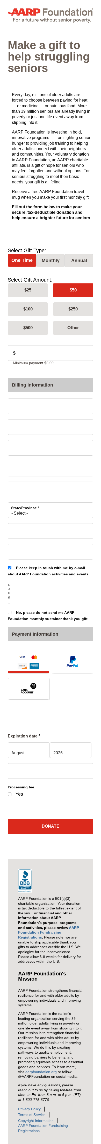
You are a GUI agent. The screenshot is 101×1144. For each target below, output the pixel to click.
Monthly (51, 260)
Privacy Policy (29, 1109)
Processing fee (21, 787)
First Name (21, 404)
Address (19, 445)
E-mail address (25, 549)
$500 (28, 327)
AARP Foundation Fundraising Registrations (48, 932)
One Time (22, 260)
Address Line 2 (24, 466)
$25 (27, 290)
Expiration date (24, 736)
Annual (79, 260)
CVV (16, 769)
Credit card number (29, 717)
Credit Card (28, 662)
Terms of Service (32, 1115)
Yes (19, 794)
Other (73, 327)
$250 (73, 309)
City (15, 487)
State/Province (25, 508)
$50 (73, 290)
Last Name (21, 425)
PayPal (72, 662)
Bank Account (28, 688)
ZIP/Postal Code (26, 529)
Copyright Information (36, 1121)
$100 (28, 309)
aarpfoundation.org (41, 1072)
